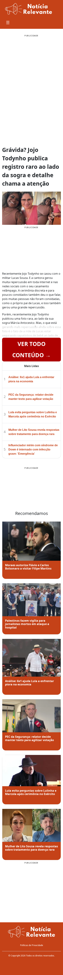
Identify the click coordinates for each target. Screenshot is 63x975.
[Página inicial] (31, 932)
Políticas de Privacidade (31, 945)
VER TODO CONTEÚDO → (31, 349)
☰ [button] (8, 22)
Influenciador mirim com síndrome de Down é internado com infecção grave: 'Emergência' (33, 449)
